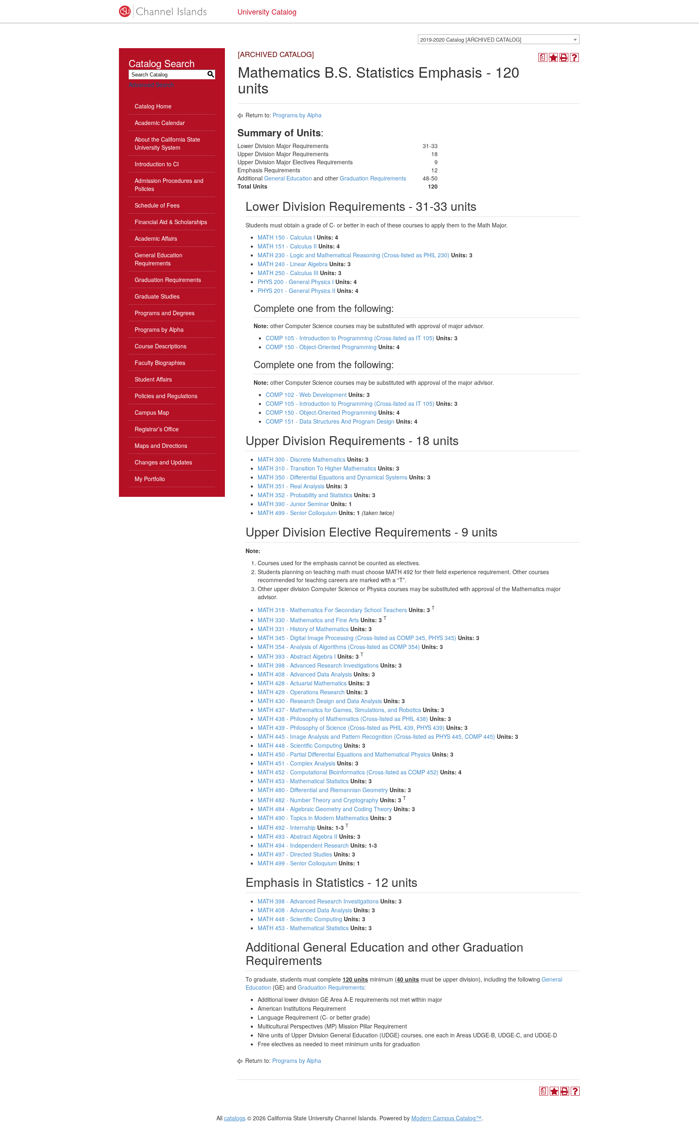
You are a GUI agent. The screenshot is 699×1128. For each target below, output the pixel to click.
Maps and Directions (161, 445)
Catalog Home (153, 106)
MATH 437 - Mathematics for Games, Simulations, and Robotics (339, 710)
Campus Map (152, 412)
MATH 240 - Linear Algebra (293, 264)
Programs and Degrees (165, 313)
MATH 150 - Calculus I (286, 237)
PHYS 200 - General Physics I (296, 282)
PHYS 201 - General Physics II (296, 290)
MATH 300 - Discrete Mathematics (301, 459)
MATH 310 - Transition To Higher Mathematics (317, 468)
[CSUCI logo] (172, 11)
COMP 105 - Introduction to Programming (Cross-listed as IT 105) (350, 338)
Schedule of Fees (157, 205)
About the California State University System (167, 143)
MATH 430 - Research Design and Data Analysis (320, 701)
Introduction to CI (157, 164)
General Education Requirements (158, 259)
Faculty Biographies (160, 362)
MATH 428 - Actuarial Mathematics (302, 683)
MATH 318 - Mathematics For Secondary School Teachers (332, 610)
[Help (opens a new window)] (574, 57)
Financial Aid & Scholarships (171, 222)
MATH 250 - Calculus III (288, 273)
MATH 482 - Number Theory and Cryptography (318, 800)
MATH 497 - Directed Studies (295, 854)
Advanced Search (151, 85)
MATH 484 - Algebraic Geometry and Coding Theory (325, 809)
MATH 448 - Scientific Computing (300, 745)
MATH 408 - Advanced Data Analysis (305, 674)
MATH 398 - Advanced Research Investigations (318, 665)
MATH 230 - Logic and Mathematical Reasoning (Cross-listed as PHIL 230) (353, 255)
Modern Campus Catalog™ (446, 1118)
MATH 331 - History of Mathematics (303, 629)
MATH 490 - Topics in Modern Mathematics (313, 818)
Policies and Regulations (166, 396)
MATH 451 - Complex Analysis (296, 763)
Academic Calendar (160, 123)
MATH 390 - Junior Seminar (293, 504)
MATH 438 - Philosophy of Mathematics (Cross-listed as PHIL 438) (343, 719)
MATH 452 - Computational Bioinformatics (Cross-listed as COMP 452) (348, 772)
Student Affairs (153, 379)
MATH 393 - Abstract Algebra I (297, 656)
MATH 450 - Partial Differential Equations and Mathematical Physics (344, 754)
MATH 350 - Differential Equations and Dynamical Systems (332, 477)
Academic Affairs (156, 238)
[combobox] (499, 39)
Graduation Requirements (168, 280)
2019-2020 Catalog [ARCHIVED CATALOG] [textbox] (470, 39)
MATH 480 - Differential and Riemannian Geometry (323, 790)
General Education (288, 178)
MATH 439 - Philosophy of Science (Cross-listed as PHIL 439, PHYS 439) (351, 727)
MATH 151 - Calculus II (287, 246)
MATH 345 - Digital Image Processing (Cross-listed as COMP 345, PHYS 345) (357, 638)
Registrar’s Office (157, 429)
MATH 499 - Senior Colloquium (297, 513)
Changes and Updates (163, 462)
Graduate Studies (157, 296)
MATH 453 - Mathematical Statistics (303, 781)
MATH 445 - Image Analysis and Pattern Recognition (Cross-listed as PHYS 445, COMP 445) (376, 736)
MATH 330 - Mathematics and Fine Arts (308, 620)
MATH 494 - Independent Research (303, 845)
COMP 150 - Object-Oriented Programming (321, 347)
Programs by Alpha (159, 329)
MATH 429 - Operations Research (301, 692)
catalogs (235, 1118)
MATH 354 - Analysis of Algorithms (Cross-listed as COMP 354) (339, 646)
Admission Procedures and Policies (169, 184)
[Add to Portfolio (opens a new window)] (553, 57)
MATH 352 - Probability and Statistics (305, 495)
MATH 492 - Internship (287, 827)
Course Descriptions (160, 346)
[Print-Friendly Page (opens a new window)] (563, 57)
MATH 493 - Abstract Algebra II (297, 836)
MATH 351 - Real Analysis (291, 486)
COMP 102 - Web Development (306, 394)
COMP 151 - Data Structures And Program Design (330, 421)
